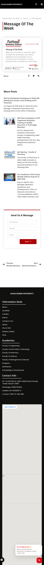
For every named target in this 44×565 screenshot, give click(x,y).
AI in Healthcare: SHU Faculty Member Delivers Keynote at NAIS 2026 (28, 176)
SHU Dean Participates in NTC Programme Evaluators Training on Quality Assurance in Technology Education (28, 122)
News (25, 18)
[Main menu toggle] (42, 4)
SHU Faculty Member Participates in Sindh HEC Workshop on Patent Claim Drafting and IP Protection (22, 100)
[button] (36, 4)
